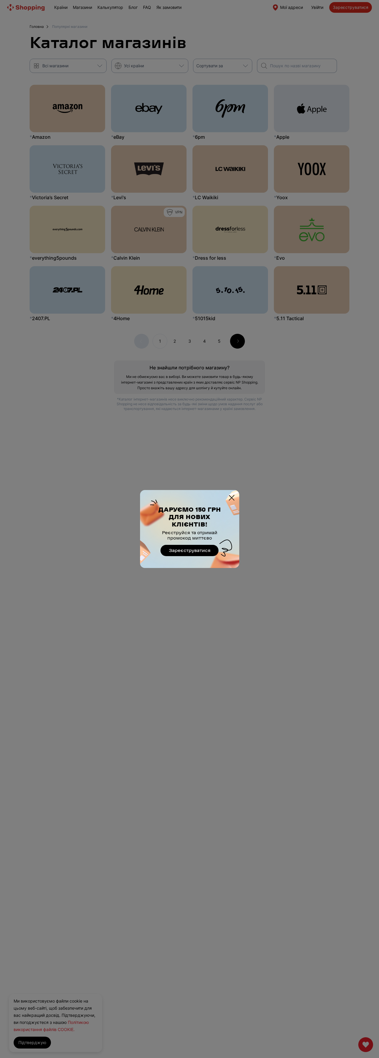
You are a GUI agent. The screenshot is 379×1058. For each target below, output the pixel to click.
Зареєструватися (190, 551)
